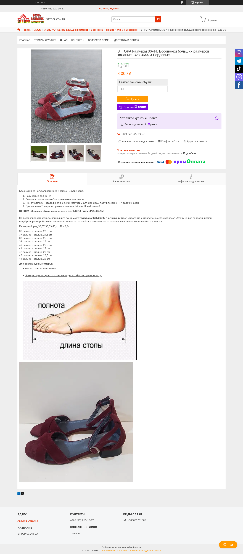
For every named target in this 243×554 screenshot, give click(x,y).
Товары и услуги (31, 29)
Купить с (129, 107)
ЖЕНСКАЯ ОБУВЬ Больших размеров (66, 29)
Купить (135, 99)
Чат (231, 544)
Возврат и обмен (99, 40)
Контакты (77, 40)
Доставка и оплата (126, 40)
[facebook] (18, 494)
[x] (22, 494)
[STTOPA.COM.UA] (30, 19)
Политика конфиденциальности (145, 550)
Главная (24, 40)
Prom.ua (137, 547)
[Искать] (158, 19)
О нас (63, 40)
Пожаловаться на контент (114, 550)
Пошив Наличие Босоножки (122, 29)
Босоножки (97, 29)
